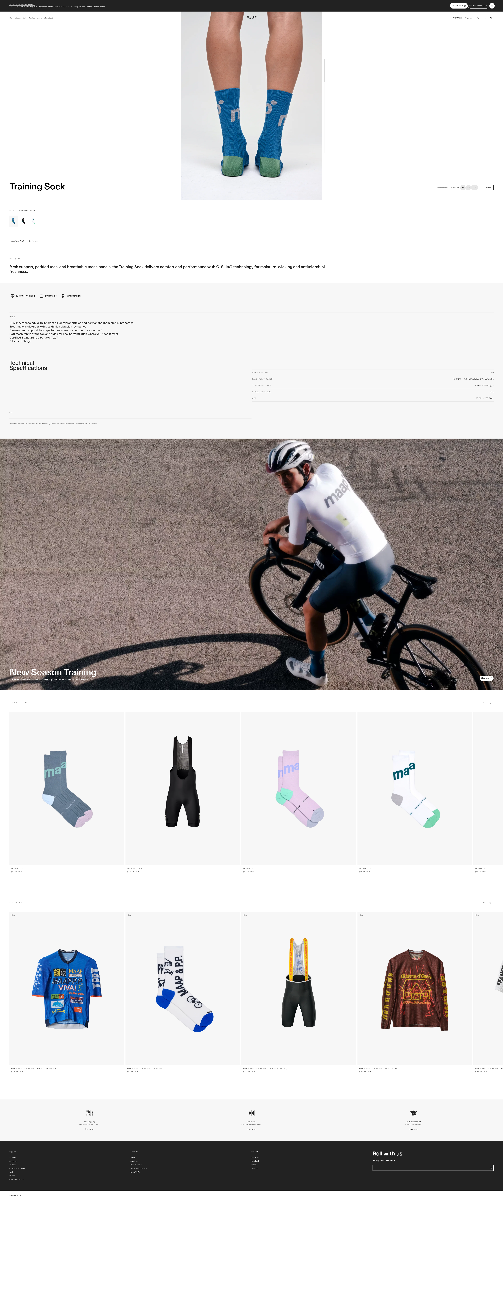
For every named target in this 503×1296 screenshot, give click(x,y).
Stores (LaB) (48, 18)
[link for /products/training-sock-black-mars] (23, 221)
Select (488, 188)
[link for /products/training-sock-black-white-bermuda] (33, 221)
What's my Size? (17, 241)
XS (463, 188)
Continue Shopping (477, 6)
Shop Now (485, 678)
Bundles (32, 18)
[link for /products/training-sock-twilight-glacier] (13, 221)
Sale (24, 18)
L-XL (474, 188)
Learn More (89, 1129)
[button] (69, 1179)
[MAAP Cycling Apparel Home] (251, 18)
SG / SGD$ (457, 18)
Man (11, 18)
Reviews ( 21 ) (34, 241)
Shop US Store (457, 6)
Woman (18, 18)
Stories (39, 18)
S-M (468, 188)
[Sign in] (485, 17)
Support (468, 18)
